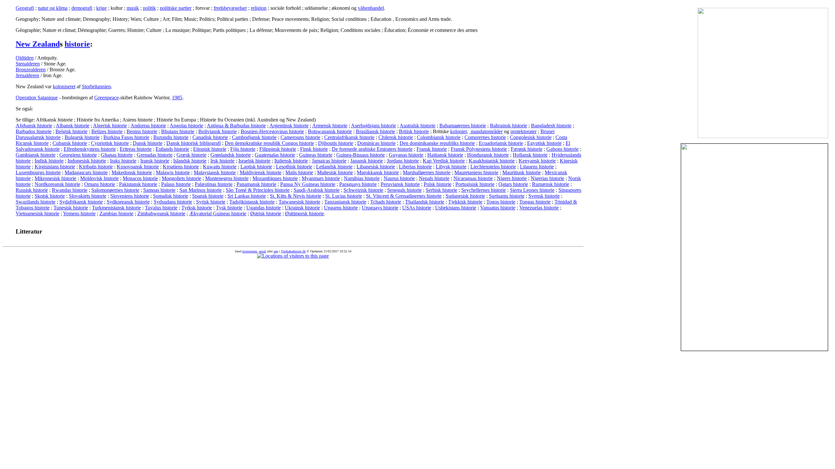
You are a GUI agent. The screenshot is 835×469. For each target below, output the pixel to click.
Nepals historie (434, 178)
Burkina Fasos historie (126, 137)
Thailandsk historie (424, 202)
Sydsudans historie (173, 202)
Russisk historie (32, 190)
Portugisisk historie (474, 184)
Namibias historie (362, 178)
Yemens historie (79, 213)
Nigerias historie (547, 178)
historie (77, 44)
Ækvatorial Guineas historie (217, 213)
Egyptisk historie (544, 143)
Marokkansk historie (378, 172)
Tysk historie (229, 207)
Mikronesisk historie (55, 178)
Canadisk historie (210, 137)
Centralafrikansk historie (349, 137)
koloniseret (64, 86)
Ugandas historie (263, 207)
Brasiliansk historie (375, 131)
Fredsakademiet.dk (293, 251)
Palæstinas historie (214, 184)
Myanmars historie (321, 178)
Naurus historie (399, 178)
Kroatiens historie (181, 166)
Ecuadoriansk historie (501, 143)
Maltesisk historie (335, 172)
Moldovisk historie (99, 178)
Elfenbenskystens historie (90, 149)
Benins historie (142, 131)
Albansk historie (72, 125)
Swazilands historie (35, 202)
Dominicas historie (376, 143)
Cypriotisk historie (110, 143)
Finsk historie (314, 149)
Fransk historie (432, 149)
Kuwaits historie (219, 166)
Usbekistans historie (455, 207)
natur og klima (53, 8)
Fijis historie (242, 149)
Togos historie (500, 202)
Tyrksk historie (196, 207)
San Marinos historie (200, 190)
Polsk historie (437, 184)
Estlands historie (172, 149)
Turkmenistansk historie (116, 207)
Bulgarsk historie (82, 137)
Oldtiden (25, 58)
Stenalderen (28, 63)
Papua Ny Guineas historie (307, 184)
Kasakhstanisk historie (492, 160)
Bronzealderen (31, 69)
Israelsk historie (254, 160)
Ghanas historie (117, 155)
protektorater (523, 131)
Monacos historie (140, 178)
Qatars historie (513, 184)
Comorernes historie (485, 137)
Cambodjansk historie (254, 137)
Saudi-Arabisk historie (317, 190)
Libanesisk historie (376, 166)
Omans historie (99, 184)
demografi (81, 8)
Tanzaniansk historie (345, 202)
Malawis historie (173, 172)
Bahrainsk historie (508, 125)
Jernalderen (27, 75)
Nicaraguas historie (473, 178)
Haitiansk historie (445, 155)
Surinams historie (506, 196)
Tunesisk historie (70, 207)
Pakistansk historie (138, 184)
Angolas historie (186, 125)
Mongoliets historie (181, 178)
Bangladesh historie (551, 125)
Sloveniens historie (129, 196)
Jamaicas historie (329, 160)
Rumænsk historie (550, 184)
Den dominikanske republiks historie (437, 143)
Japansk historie (366, 160)
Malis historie (299, 172)
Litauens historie (537, 166)
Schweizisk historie (363, 190)
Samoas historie (159, 190)
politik (149, 8)
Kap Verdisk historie (444, 160)
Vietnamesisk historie (37, 213)
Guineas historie (315, 155)
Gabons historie (562, 149)
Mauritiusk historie (521, 172)
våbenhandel (371, 8)
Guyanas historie (406, 155)
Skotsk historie (50, 196)
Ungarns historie (341, 207)
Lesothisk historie (294, 166)
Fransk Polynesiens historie (479, 149)
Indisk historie (49, 160)
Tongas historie (535, 202)
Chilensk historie (395, 137)
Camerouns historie (300, 137)
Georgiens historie (78, 155)
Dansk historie (147, 143)
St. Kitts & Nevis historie (295, 196)
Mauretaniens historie (476, 172)
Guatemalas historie (275, 155)
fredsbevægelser (230, 8)
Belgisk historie (71, 131)
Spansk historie (207, 196)
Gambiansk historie (35, 155)
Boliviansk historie (217, 131)
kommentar (249, 251)
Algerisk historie (110, 125)
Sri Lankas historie (246, 196)
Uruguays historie (380, 207)
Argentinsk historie (289, 125)
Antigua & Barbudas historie (236, 125)
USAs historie (416, 207)
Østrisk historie (265, 213)
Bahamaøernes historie (462, 125)
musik (133, 8)
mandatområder (486, 131)
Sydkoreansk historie (128, 202)
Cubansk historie (70, 143)
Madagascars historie (86, 172)
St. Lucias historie (343, 196)
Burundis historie (171, 137)
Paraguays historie (358, 184)
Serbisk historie (441, 190)
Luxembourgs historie (38, 172)
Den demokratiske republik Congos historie (269, 143)
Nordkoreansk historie (57, 184)
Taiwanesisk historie (299, 202)
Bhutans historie (177, 131)
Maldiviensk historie (260, 172)
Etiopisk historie (209, 149)
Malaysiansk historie (215, 172)
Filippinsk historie (277, 149)
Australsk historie (417, 125)
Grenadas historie (155, 155)
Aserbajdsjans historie (373, 125)
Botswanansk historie (330, 131)
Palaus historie (176, 184)
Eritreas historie (136, 149)
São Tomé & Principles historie (258, 190)
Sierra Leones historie (532, 190)
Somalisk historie (170, 196)
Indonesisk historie (87, 160)
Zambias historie (116, 213)
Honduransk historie (488, 155)
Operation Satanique (37, 97)
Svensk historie (544, 196)
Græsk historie (191, 155)
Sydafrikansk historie (81, 202)
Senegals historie (404, 190)
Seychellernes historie (483, 190)
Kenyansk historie (537, 160)
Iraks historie (123, 160)
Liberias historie (415, 166)
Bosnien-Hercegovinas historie (272, 131)
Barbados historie (34, 131)
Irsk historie (222, 160)
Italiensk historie (291, 160)
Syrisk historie (210, 202)
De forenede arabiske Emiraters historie (372, 149)
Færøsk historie (526, 149)
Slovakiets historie (87, 196)
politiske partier (175, 8)
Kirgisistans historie (55, 166)
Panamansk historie (256, 184)
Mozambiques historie (275, 178)
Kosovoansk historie (138, 166)
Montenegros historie (227, 178)
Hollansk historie (530, 155)
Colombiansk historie (439, 137)
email (262, 251)
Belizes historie (107, 131)
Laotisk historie (256, 166)
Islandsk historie (189, 160)
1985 (177, 97)
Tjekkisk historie (465, 202)
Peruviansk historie (400, 184)
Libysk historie (451, 166)
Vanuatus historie (497, 207)
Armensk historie (329, 125)
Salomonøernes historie (115, 190)
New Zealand (38, 44)
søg (276, 251)
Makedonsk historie (132, 172)
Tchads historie (385, 202)
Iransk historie (154, 160)
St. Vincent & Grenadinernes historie (404, 196)
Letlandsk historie (334, 166)
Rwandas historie (69, 190)
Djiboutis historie (335, 143)
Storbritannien (96, 86)
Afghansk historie (34, 125)
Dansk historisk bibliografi (193, 143)
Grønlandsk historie (230, 155)
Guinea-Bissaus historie (360, 155)
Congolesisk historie (531, 137)
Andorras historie (148, 125)
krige (101, 8)
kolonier (458, 131)
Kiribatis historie (96, 166)
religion (258, 8)
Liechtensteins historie (493, 166)
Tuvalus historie (161, 207)
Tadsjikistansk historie (252, 202)
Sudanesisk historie (465, 196)
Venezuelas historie (539, 207)
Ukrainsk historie (302, 207)
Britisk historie (414, 131)
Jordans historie (403, 160)
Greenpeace (106, 97)
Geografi (25, 8)
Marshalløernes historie (426, 172)
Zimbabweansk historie (161, 213)
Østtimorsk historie (304, 213)
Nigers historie (512, 178)
